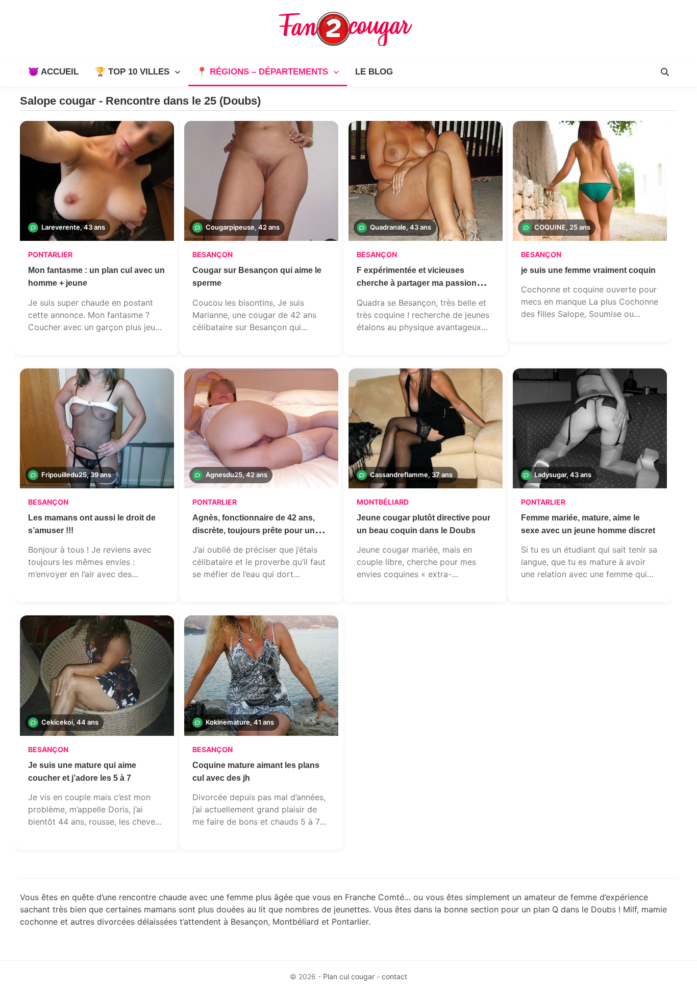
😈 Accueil (53, 72)
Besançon (212, 254)
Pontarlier (50, 254)
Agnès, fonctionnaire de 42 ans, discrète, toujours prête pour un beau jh (253, 530)
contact (394, 976)
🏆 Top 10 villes (132, 72)
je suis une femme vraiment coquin (588, 270)
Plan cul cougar (349, 976)
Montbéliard (383, 502)
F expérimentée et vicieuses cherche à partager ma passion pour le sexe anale (417, 283)
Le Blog (374, 72)
